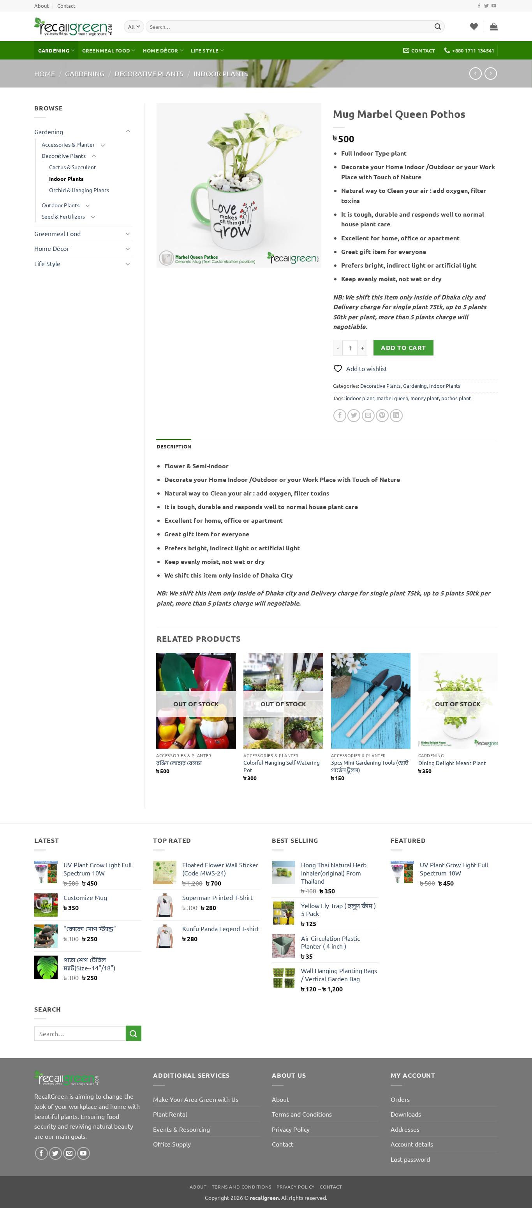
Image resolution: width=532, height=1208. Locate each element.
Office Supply (172, 1144)
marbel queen (392, 398)
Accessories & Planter (68, 144)
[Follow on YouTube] (493, 6)
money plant (424, 398)
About (41, 5)
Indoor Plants (221, 73)
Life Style (205, 50)
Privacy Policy (291, 1129)
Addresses (405, 1129)
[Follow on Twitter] (486, 6)
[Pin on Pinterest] (382, 415)
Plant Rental (170, 1114)
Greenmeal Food (106, 50)
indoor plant (360, 398)
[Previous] (157, 723)
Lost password (410, 1159)
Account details (412, 1144)
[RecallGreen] (73, 27)
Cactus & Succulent (72, 166)
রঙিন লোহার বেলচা (179, 762)
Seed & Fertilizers (63, 216)
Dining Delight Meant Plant (452, 762)
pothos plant (456, 398)
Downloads (406, 1114)
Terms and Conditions (302, 1114)
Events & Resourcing (181, 1129)
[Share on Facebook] (339, 415)
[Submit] (437, 26)
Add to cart (403, 347)
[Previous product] (490, 73)
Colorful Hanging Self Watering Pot (281, 766)
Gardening (53, 50)
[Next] (497, 723)
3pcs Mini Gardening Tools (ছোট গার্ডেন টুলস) (370, 766)
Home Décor (160, 50)
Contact (66, 5)
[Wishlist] (474, 26)
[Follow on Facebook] (479, 6)
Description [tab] (174, 446)
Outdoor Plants (60, 204)
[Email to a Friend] (368, 415)
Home (44, 73)
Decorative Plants (149, 73)
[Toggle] (128, 131)
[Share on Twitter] (353, 415)
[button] (494, 26)
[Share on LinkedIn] (396, 415)
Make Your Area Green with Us (195, 1099)
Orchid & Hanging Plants (79, 189)
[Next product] (475, 73)
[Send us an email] (69, 1153)
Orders (400, 1099)
